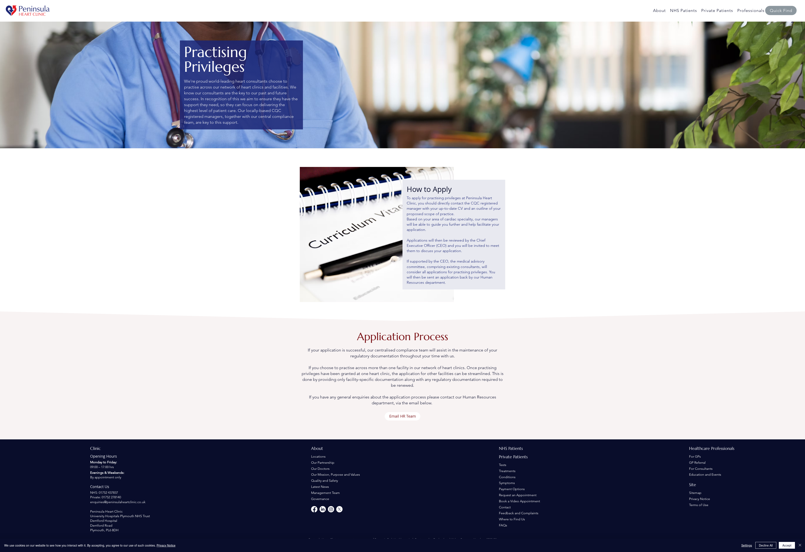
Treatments (507, 471)
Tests (502, 465)
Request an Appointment (517, 495)
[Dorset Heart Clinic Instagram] (331, 509)
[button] (781, 10)
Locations (318, 456)
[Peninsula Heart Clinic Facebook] (314, 509)
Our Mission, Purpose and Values (335, 474)
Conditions (507, 477)
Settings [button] (746, 545)
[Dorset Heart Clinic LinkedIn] (322, 509)
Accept (786, 545)
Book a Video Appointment (519, 501)
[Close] (799, 545)
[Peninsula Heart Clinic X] (339, 509)
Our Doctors (320, 469)
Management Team (325, 493)
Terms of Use (698, 505)
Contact (505, 507)
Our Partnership (322, 463)
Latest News (320, 487)
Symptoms (507, 483)
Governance (320, 499)
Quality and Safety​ (324, 481)
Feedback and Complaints (518, 513)
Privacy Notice (699, 499)
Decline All (766, 545)
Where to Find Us (512, 519)
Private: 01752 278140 (105, 497)
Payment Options (512, 489)
